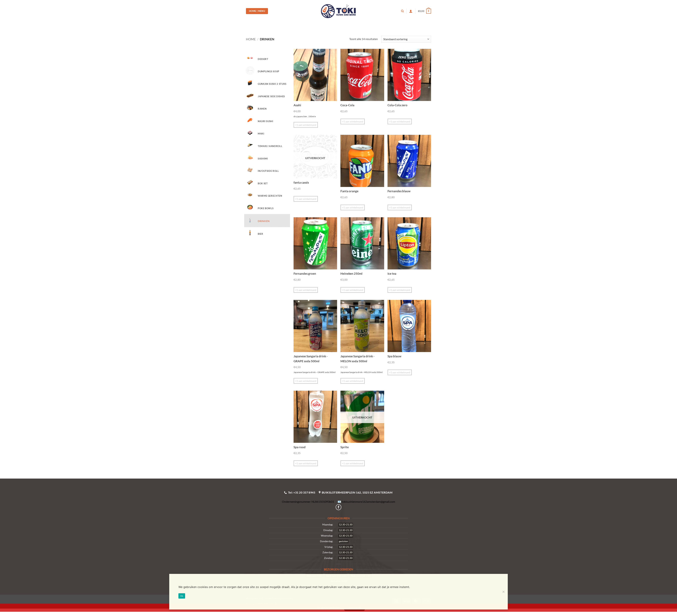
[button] (424, 11)
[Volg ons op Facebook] (338, 507)
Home (251, 39)
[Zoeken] (402, 11)
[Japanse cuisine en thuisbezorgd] (338, 11)
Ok (181, 595)
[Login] (411, 11)
